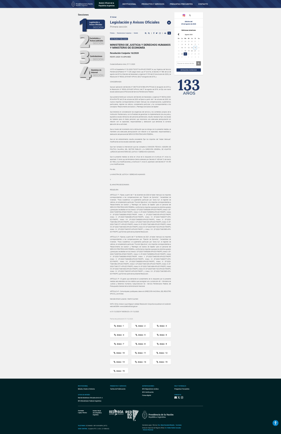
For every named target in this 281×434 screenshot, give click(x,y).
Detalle (136, 33)
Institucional (129, 4)
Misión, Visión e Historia (86, 389)
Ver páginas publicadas (119, 39)
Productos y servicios (153, 4)
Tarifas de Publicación (117, 389)
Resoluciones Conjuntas (124, 33)
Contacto (203, 4)
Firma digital (146, 395)
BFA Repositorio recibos (150, 389)
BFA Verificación (148, 392)
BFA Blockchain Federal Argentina (89, 401)
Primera (112, 33)
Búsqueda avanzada (189, 70)
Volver (114, 17)
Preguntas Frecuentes (181, 4)
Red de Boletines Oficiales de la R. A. (90, 398)
